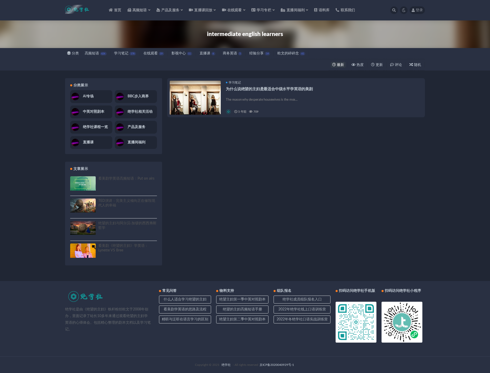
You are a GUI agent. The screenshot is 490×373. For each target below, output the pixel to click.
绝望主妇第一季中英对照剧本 (242, 299)
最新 (340, 65)
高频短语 (95, 53)
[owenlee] (229, 111)
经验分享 (258, 53)
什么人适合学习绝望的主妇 (185, 299)
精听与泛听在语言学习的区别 (185, 319)
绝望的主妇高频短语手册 (242, 309)
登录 (419, 10)
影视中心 (181, 53)
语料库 (324, 10)
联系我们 (348, 10)
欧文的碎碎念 (290, 53)
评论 (398, 65)
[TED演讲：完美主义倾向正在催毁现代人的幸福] (83, 206)
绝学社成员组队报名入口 (302, 299)
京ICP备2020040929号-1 (277, 364)
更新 (379, 65)
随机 (417, 65)
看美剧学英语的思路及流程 (185, 309)
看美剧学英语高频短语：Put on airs (126, 178)
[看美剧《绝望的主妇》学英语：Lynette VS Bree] (83, 250)
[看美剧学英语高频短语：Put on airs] (83, 183)
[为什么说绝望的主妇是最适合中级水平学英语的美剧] (195, 106)
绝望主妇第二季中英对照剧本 (242, 319)
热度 (360, 65)
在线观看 (153, 53)
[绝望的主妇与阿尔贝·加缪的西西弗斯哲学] (83, 228)
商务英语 (232, 53)
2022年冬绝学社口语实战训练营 (302, 319)
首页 (117, 10)
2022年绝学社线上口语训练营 (302, 309)
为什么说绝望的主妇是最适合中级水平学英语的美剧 (269, 89)
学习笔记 (124, 53)
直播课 (207, 53)
